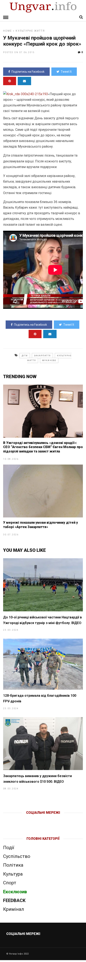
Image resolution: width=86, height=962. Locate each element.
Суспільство (16, 856)
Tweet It (66, 71)
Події (8, 847)
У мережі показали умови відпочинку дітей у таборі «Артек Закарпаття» (40, 525)
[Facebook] (34, 819)
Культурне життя (30, 30)
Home (7, 30)
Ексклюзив (15, 891)
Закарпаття (42, 356)
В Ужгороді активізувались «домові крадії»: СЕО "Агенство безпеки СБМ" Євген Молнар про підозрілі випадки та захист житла (43, 447)
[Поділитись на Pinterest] (9, 81)
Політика (13, 865)
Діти (25, 356)
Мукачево (49, 360)
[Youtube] (43, 819)
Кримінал (13, 909)
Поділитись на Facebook (27, 71)
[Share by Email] (24, 81)
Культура (13, 874)
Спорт (9, 882)
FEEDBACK (14, 900)
